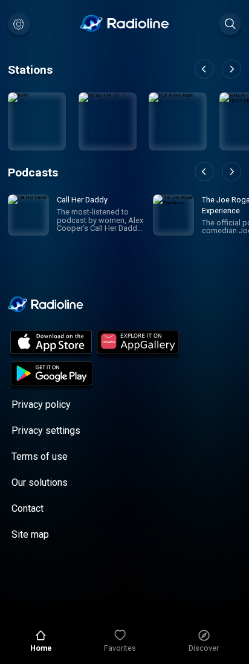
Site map (30, 534)
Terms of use (39, 456)
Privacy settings (45, 430)
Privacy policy (41, 404)
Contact (27, 508)
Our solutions (39, 482)
